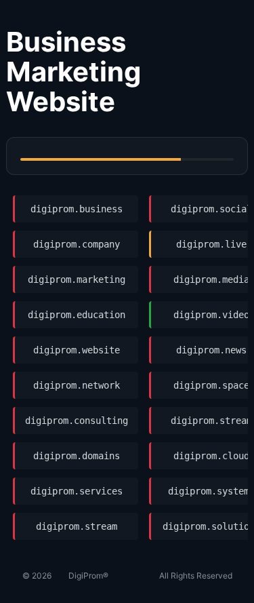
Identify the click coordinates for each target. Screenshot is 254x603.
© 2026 (36, 575)
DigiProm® (88, 575)
